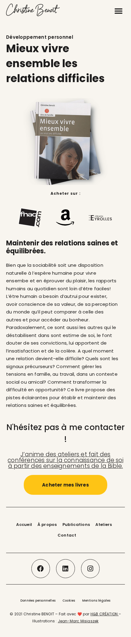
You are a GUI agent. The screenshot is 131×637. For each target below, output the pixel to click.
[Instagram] (90, 568)
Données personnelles (37, 600)
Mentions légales (96, 600)
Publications (76, 524)
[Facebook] (40, 568)
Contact (67, 535)
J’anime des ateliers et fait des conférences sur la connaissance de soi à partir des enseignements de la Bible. (65, 460)
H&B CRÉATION (104, 614)
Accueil (24, 524)
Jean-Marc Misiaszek (78, 621)
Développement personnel (39, 37)
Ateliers (103, 524)
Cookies (68, 600)
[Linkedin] (65, 568)
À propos (47, 524)
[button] (118, 10)
